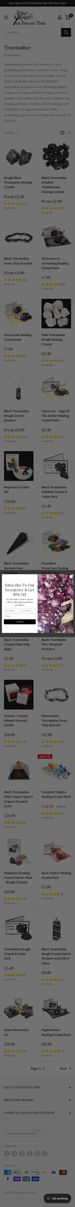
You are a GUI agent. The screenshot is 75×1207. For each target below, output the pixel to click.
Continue (19, 622)
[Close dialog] (70, 576)
